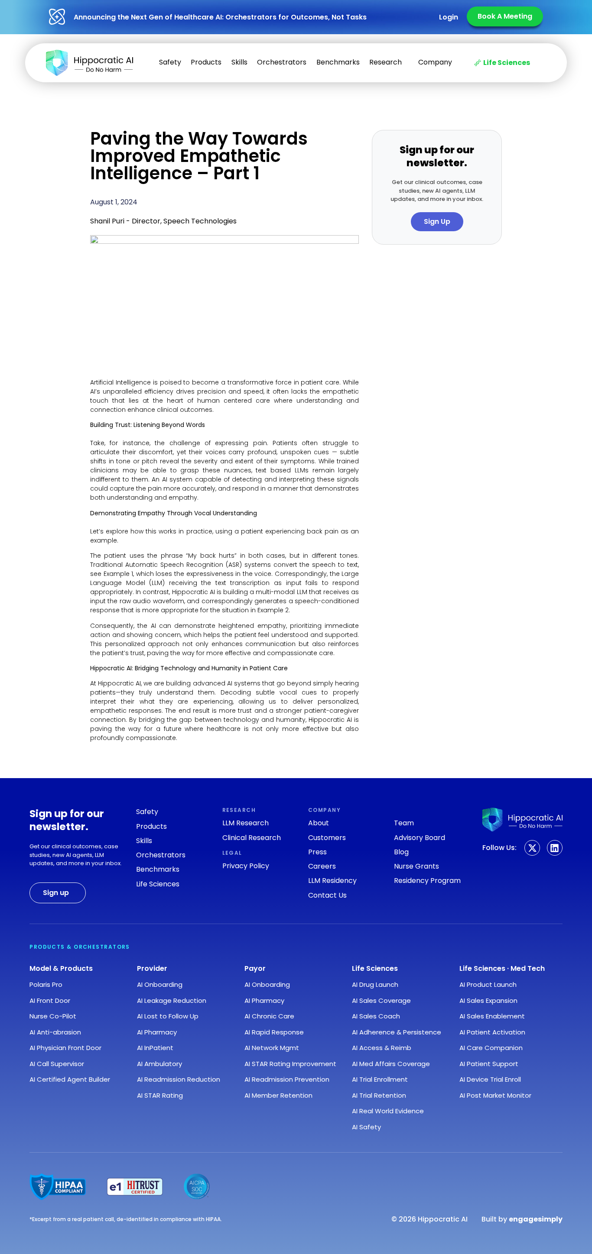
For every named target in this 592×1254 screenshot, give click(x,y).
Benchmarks (338, 62)
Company (435, 62)
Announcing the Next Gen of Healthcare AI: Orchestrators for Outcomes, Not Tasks (220, 17)
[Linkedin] (555, 848)
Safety (170, 62)
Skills (239, 62)
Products (206, 62)
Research (385, 62)
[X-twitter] (532, 848)
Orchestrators (281, 62)
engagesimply (536, 1219)
